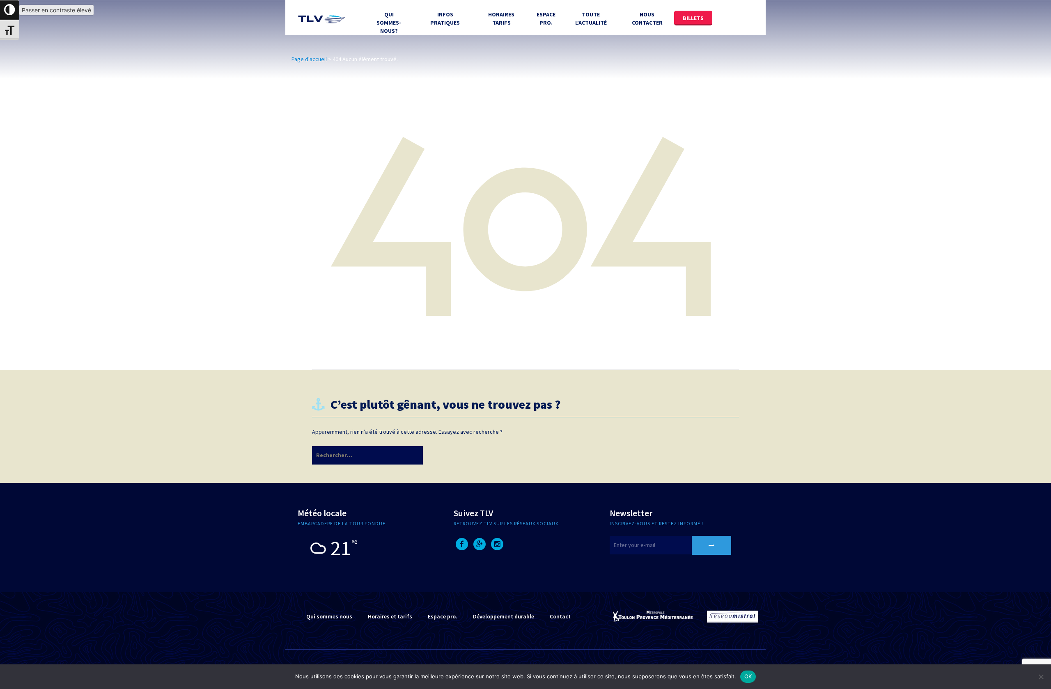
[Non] (1041, 677)
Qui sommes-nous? (388, 22)
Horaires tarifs (501, 18)
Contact (560, 616)
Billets (693, 18)
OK (748, 676)
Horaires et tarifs (390, 616)
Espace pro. (442, 616)
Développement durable (503, 616)
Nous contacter (647, 18)
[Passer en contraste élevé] (9, 10)
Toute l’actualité (591, 18)
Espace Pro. (546, 18)
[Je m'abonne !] (711, 545)
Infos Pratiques (445, 18)
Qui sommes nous (329, 616)
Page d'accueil (309, 59)
